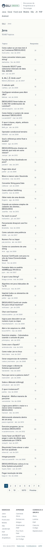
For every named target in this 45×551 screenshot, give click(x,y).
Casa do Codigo (36, 526)
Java (4, 12)
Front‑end (18, 12)
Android (5, 16)
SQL (32, 12)
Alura (35, 516)
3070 (24, 490)
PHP (40, 12)
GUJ (4, 24)
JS (36, 12)
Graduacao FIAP (20, 526)
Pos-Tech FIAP (19, 532)
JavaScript (6, 529)
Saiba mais (20, 546)
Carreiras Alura (19, 515)
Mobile (26, 12)
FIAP (34, 522)
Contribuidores (31, 546)
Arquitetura (6, 538)
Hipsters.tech (37, 531)
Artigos (18, 522)
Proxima (33, 490)
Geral (10, 12)
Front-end (5, 520)
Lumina (35, 519)
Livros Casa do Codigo (20, 537)
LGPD (40, 546)
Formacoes (20, 519)
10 (14, 490)
